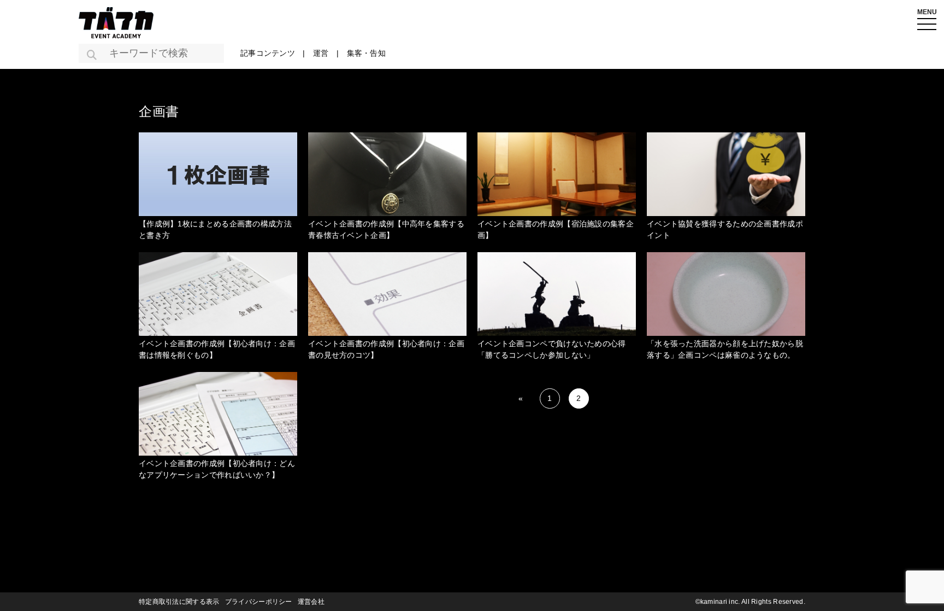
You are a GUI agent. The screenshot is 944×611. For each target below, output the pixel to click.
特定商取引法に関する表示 (179, 602)
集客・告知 (366, 53)
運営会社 (311, 602)
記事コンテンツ (267, 53)
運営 (321, 53)
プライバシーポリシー (258, 602)
